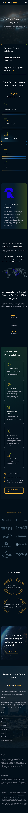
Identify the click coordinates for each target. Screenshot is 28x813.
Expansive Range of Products (13, 69)
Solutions (3, 722)
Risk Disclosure (19, 785)
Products (3, 725)
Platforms (4, 729)
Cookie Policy (21, 795)
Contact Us (11, 651)
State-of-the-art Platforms (12, 59)
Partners (3, 733)
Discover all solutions (13, 489)
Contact (3, 737)
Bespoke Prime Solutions (11, 49)
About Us (3, 718)
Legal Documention (6, 740)
